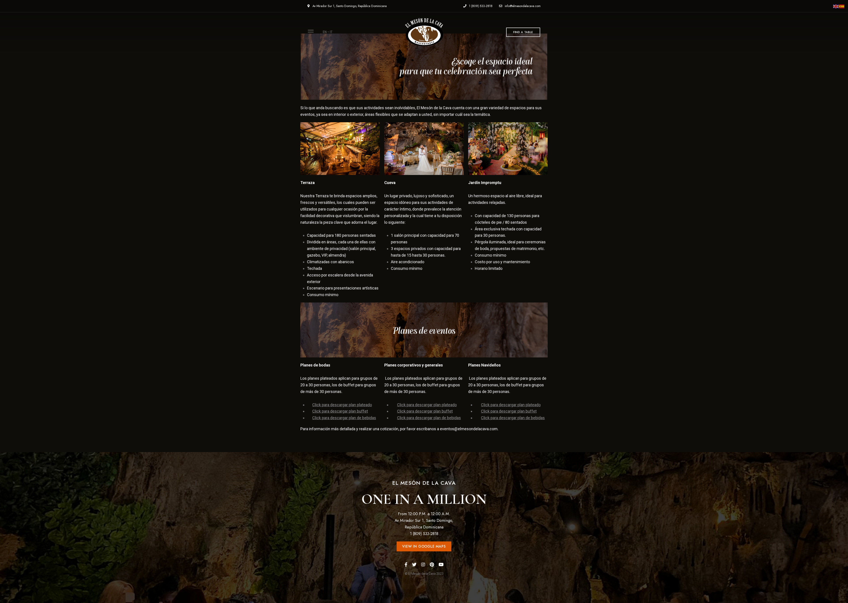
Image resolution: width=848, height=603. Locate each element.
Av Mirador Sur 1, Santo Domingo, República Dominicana (349, 6)
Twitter (414, 564)
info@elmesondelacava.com (522, 6)
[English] (836, 6)
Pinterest (432, 564)
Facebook (406, 564)
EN (325, 32)
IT (331, 32)
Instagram (423, 564)
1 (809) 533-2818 (480, 6)
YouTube (441, 564)
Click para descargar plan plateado (342, 404)
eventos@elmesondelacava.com (469, 428)
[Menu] (309, 31)
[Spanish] (842, 6)
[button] (523, 32)
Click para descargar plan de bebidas (344, 417)
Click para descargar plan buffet (340, 411)
